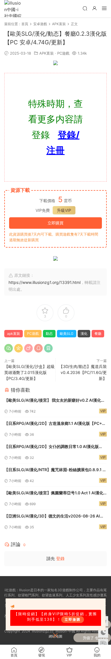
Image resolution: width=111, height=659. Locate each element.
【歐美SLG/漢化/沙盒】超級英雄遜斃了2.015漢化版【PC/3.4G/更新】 (29, 372)
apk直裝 (13, 333)
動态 (49, 333)
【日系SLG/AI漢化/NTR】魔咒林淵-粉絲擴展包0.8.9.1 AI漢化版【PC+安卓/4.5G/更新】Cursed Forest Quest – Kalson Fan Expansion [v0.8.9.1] (55, 470)
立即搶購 (73, 619)
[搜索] (84, 8)
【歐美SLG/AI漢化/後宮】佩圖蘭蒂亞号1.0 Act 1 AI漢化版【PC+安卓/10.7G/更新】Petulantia (53, 493)
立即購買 (55, 222)
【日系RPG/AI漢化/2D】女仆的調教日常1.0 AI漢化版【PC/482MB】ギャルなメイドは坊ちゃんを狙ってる (52, 447)
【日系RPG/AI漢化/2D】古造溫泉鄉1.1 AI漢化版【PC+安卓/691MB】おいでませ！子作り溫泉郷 (55, 424)
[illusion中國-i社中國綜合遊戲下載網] (12, 8)
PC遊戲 (63, 53)
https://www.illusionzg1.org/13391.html (45, 282)
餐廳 (97, 333)
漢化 (84, 333)
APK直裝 (46, 53)
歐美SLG (66, 333)
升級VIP (64, 210)
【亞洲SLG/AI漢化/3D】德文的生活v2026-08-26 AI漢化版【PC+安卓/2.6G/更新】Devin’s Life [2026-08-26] (54, 516)
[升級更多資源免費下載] (55, 64)
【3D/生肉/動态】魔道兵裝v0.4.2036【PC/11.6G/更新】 (83, 372)
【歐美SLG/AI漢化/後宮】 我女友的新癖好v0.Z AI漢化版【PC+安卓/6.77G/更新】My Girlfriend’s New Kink (54, 401)
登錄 (60, 558)
